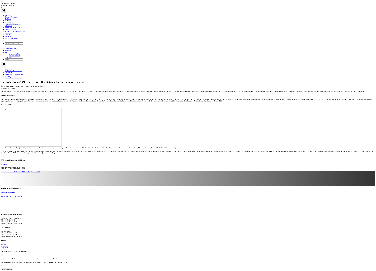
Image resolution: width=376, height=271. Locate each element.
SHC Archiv (8, 26)
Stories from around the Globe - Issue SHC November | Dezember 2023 (20, 172)
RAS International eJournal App (15, 31)
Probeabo (8, 20)
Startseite (7, 15)
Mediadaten (8, 33)
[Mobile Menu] (3, 10)
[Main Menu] (3, 64)
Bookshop (8, 19)
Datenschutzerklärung (11, 38)
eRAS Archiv (9, 22)
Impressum (8, 36)
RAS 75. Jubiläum (10, 29)
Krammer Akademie (11, 17)
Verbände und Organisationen (14, 74)
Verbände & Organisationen (13, 27)
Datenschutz (4, 248)
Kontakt (7, 34)
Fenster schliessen (7, 269)
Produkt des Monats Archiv (13, 24)
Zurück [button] (3, 156)
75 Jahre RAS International (13, 78)
